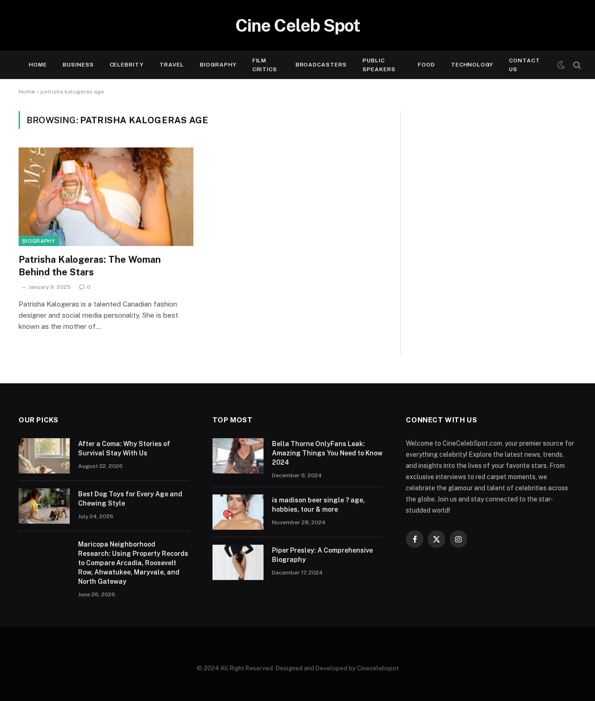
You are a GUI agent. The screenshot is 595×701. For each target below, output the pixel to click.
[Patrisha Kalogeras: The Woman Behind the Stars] (106, 196)
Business (78, 64)
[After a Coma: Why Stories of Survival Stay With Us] (44, 456)
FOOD (426, 64)
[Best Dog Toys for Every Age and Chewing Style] (44, 506)
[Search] (576, 65)
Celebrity (127, 64)
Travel (171, 64)
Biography (218, 64)
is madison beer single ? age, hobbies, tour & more (318, 504)
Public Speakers (379, 65)
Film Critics (265, 65)
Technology (472, 64)
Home (38, 64)
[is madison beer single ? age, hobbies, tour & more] (238, 512)
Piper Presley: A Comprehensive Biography (322, 555)
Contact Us (524, 65)
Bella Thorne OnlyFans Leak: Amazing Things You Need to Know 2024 (327, 453)
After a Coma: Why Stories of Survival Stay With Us (124, 448)
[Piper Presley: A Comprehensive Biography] (238, 562)
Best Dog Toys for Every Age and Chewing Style (130, 498)
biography (38, 241)
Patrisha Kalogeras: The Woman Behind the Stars (90, 266)
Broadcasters (321, 64)
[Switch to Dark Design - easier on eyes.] (561, 65)
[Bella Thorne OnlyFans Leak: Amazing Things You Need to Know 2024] (238, 456)
